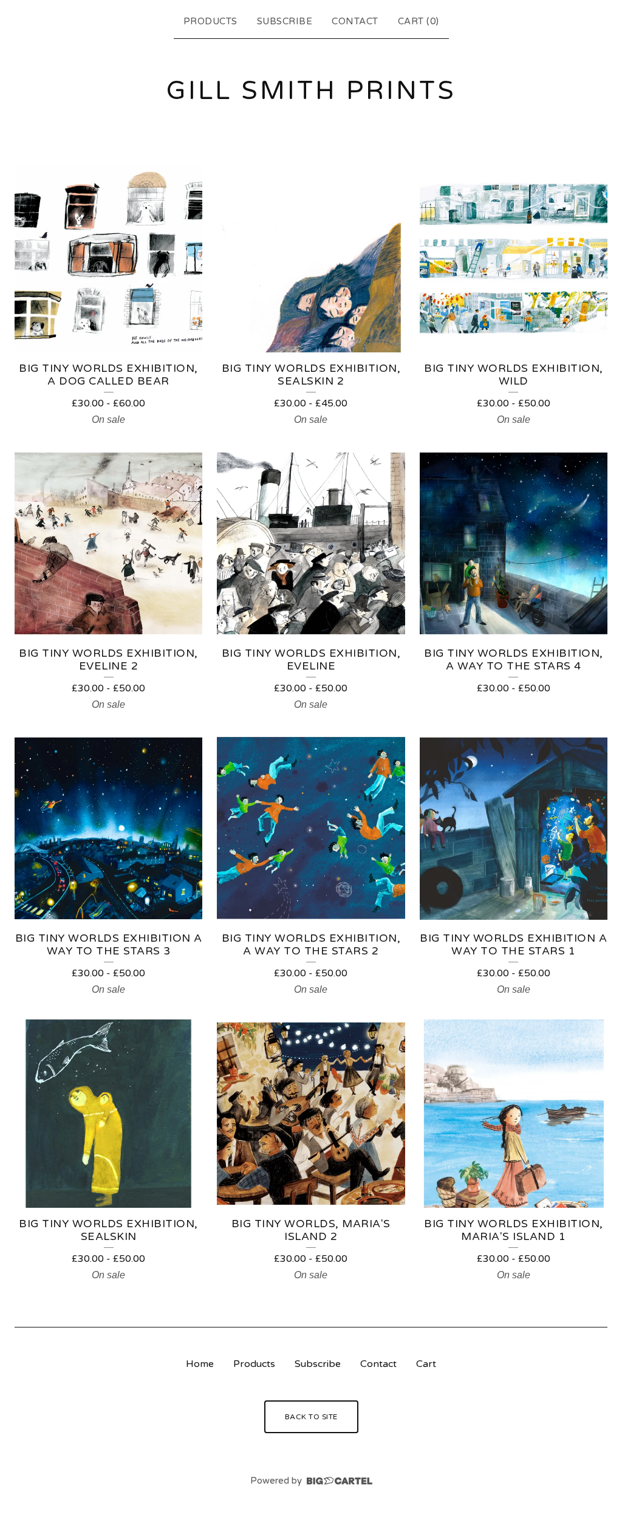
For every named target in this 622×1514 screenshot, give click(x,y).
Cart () (418, 21)
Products (210, 21)
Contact (355, 21)
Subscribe (285, 21)
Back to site (311, 1417)
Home (200, 1364)
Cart (426, 1364)
